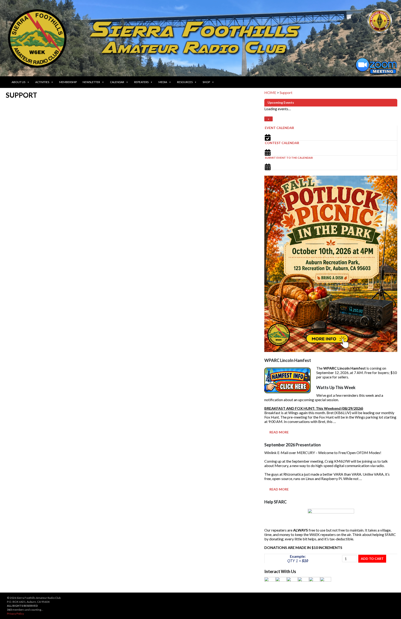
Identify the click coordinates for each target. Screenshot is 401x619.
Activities (42, 82)
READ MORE (279, 432)
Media (162, 82)
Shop (206, 82)
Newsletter (91, 82)
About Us (18, 82)
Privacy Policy (15, 613)
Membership (68, 82)
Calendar (117, 82)
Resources (185, 82)
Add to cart (372, 559)
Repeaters (141, 82)
